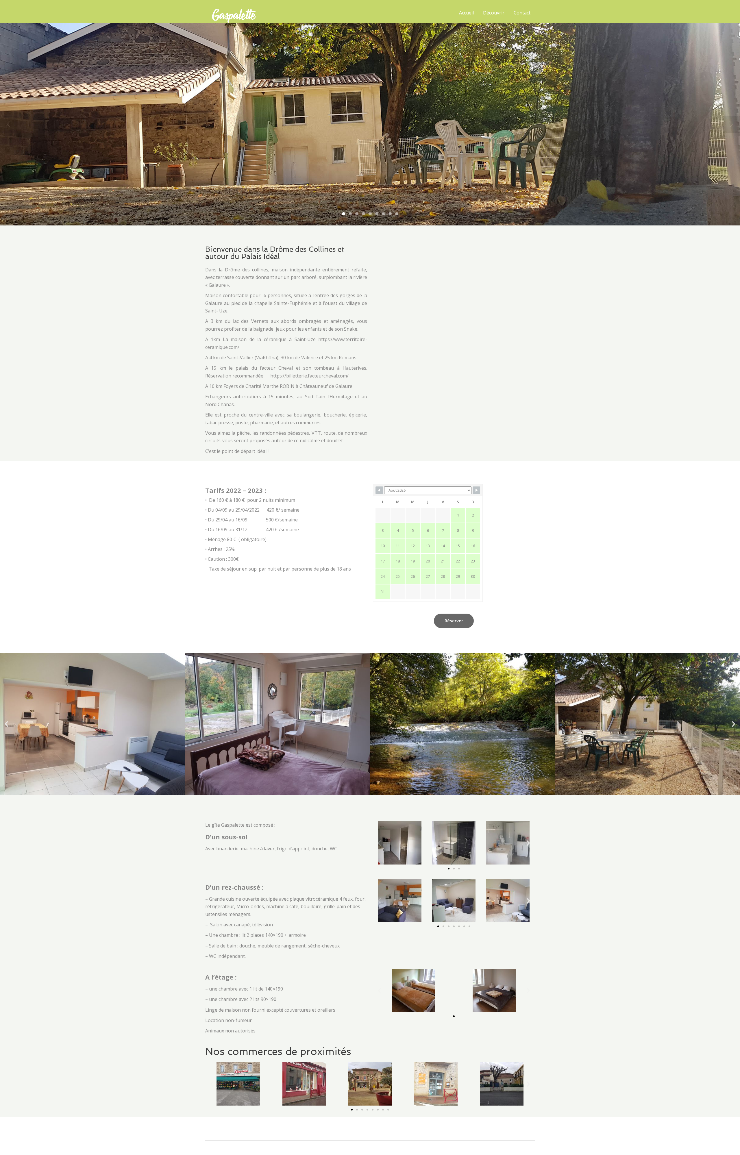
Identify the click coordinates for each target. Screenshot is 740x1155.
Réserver (454, 620)
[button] (6, 723)
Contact (522, 13)
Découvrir (493, 13)
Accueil (466, 13)
